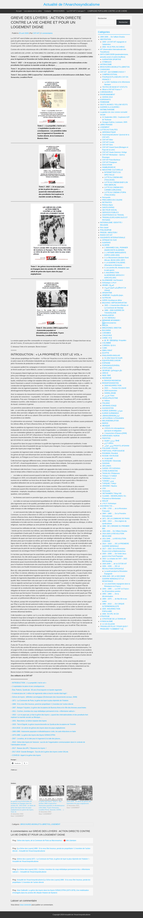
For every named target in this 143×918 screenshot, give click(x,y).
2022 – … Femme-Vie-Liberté (115, 388)
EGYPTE (105, 353)
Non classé (104, 227)
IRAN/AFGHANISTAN (110, 383)
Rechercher (102, 18)
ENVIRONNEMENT (107, 94)
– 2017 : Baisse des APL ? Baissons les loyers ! (28, 748)
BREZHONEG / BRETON (111, 328)
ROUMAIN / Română (110, 453)
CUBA (104, 348)
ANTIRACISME (106, 64)
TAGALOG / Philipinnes (111, 473)
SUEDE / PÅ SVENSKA (111, 468)
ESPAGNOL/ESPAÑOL (111, 365)
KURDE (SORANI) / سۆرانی (112, 411)
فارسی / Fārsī (109, 395)
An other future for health (113, 358)
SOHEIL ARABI (110, 393)
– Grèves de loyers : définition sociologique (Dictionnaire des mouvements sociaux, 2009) (44, 697)
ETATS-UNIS (107, 368)
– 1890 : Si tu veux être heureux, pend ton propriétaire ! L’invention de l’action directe (42, 704)
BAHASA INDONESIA (112, 380)
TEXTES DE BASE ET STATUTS (114, 87)
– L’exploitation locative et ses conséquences (27, 686)
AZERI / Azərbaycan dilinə (112, 300)
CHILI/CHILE (107, 335)
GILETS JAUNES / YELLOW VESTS (114, 104)
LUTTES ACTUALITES (109, 130)
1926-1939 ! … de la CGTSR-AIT (114, 564)
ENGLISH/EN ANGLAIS (111, 355)
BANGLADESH (108, 315)
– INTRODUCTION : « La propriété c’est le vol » (28, 683)
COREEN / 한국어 (109, 345)
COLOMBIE (106, 343)
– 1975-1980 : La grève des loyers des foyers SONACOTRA (33, 735)
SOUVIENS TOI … (107, 506)
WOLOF (105, 501)
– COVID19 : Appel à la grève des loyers (26, 755)
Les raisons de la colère (33, 11)
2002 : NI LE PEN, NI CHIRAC (113, 47)
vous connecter (25, 905)
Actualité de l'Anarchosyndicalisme (71, 4)
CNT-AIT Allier (107, 140)
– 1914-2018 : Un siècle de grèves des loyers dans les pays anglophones (38, 728)
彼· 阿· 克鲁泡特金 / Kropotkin (115, 340)
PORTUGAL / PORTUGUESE (113, 451)
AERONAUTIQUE (109, 132)
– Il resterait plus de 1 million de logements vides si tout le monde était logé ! (39, 693)
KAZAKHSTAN (108, 408)
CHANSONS (105, 69)
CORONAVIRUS (106, 92)
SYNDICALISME (106, 621)
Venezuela (106, 491)
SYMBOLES (106, 62)
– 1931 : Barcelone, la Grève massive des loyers (29, 721)
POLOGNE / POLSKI (110, 448)
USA (104, 488)
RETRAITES (107, 202)
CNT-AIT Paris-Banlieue (111, 160)
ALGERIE (106, 245)
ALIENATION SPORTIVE (111, 59)
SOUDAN (106, 463)
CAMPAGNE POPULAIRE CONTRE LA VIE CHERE (107, 11)
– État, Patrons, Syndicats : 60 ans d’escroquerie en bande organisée (36, 690)
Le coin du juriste (108, 624)
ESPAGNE (106, 363)
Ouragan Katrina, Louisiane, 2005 (114, 122)
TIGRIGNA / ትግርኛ (109, 478)
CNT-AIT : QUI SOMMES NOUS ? (112, 72)
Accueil (19, 11)
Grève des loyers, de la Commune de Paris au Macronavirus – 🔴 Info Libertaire (46, 840)
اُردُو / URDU (108, 443)
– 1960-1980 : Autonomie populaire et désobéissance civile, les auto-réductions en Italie (43, 731)
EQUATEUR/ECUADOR (111, 360)
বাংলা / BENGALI (109, 318)
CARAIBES (106, 333)
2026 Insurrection (110, 390)
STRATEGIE (105, 616)
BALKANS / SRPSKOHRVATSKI (114, 303)
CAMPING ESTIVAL (109, 74)
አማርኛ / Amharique (109, 503)
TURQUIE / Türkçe (109, 483)
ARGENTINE (107, 293)
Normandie (106, 197)
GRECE (105, 373)
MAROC (105, 423)
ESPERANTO (105, 99)
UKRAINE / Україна (109, 486)
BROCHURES (58, 11)
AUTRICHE (106, 298)
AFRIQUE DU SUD (109, 240)
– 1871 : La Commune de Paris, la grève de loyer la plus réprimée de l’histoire (39, 700)
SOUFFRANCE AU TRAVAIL (113, 215)
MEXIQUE (106, 426)
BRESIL (105, 325)
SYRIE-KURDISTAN (110, 471)
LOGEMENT (55, 824)
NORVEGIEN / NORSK (111, 436)
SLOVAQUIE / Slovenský (111, 461)
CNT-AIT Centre (108, 142)
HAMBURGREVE (109, 167)
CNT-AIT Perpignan (109, 162)
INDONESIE (106, 378)
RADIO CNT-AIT (106, 235)
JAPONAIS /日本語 (109, 406)
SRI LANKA (106, 466)
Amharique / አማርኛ (109, 283)
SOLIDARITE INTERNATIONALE (112, 237)
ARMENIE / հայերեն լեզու (112, 295)
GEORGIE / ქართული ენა (112, 370)
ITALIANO (106, 403)
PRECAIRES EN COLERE (112, 200)
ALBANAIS (106, 242)
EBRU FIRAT (107, 350)
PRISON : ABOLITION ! (108, 232)
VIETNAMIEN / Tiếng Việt (111, 493)
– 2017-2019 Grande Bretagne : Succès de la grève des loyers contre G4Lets (39, 752)
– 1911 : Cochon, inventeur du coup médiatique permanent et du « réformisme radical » (43, 711)
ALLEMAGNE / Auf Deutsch (112, 280)
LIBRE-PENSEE (106, 125)
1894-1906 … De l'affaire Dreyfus (112, 37)
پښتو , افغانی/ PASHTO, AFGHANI (116, 446)
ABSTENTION (105, 39)
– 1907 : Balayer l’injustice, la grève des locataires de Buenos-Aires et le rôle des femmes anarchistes (48, 708)
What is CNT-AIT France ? (112, 89)
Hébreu (107, 401)
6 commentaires (47, 33)
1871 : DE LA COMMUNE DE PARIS (116, 518)
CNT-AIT (36, 33)
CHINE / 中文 (107, 338)
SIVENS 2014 (107, 97)
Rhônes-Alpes (107, 205)
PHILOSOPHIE (105, 230)
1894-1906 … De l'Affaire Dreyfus (114, 531)
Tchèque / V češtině (109, 476)
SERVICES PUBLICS (110, 212)
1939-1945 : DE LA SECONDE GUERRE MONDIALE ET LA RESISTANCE (113, 578)
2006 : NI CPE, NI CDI (110, 614)
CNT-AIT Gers (107, 145)
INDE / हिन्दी (106, 375)
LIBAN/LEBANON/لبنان (110, 416)
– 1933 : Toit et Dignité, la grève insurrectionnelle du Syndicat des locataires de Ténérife (43, 724)
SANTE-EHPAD (108, 207)
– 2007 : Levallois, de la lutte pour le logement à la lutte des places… (36, 738)
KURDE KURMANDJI (110, 413)
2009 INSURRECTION (112, 385)
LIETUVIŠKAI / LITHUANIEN (113, 418)
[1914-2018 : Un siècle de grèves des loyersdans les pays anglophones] (80, 793)
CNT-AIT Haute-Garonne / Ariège (114, 152)
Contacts (47, 11)
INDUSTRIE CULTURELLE (112, 170)
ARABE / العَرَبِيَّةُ (108, 285)
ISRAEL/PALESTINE (110, 398)
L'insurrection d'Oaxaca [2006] (115, 433)
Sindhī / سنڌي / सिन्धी (111, 441)
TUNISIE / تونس (108, 481)
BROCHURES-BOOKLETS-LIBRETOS (35, 824)
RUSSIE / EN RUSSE (110, 456)
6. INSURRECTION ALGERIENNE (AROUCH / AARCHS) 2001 (114, 275)
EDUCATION (107, 165)
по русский (108, 458)
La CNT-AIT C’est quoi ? (76, 11)
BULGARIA (106, 330)
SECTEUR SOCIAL (109, 210)
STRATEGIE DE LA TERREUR (114, 619)
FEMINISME (104, 102)
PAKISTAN (106, 438)
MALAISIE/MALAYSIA (110, 421)
